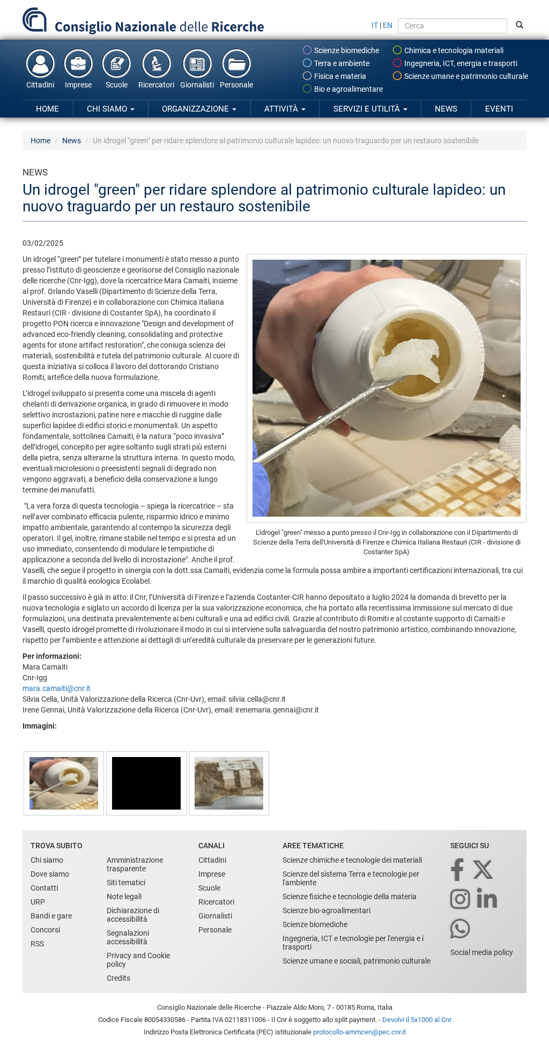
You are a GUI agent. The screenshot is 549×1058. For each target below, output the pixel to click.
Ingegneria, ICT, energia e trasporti (460, 63)
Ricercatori (156, 84)
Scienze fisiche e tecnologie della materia (350, 896)
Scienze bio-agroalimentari (326, 910)
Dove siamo (50, 874)
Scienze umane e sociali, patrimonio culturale (357, 961)
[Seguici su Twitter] (484, 870)
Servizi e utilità (367, 109)
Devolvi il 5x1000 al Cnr (416, 1020)
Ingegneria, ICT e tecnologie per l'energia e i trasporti (353, 942)
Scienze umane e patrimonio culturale (465, 76)
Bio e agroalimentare (348, 89)
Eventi (499, 109)
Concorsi (45, 929)
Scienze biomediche (346, 50)
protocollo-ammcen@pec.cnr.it (359, 1032)
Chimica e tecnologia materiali (453, 50)
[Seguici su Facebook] (458, 870)
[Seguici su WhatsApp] (461, 929)
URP (38, 902)
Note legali (124, 896)
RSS (37, 943)
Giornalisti (197, 84)
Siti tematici (126, 882)
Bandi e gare (51, 916)
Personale (236, 84)
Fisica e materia (339, 76)
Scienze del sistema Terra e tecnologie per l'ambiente (351, 878)
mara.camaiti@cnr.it (57, 688)
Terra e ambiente (341, 63)
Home (47, 109)
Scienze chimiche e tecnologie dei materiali (352, 860)
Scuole (117, 84)
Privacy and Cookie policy (138, 959)
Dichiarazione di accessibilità (133, 914)
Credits (118, 978)
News (446, 109)
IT (375, 25)
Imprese (78, 84)
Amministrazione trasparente (135, 864)
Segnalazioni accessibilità (128, 937)
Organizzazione (196, 109)
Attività (282, 109)
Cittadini (40, 84)
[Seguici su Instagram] (461, 900)
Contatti (44, 888)
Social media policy (481, 952)
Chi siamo (108, 109)
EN (387, 25)
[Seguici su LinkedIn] (488, 900)
